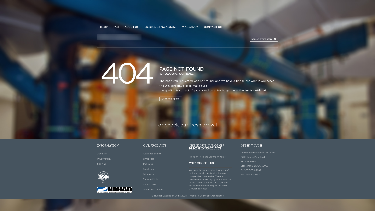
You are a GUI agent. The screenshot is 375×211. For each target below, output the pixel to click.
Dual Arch (148, 164)
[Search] (275, 39)
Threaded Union (151, 179)
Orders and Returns (153, 190)
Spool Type (149, 169)
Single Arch (148, 159)
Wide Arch (148, 174)
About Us (102, 154)
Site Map (101, 164)
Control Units (149, 185)
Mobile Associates (213, 196)
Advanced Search (152, 154)
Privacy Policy (104, 159)
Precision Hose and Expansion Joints (207, 157)
